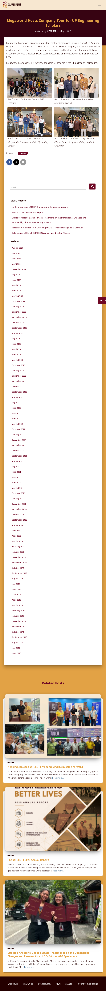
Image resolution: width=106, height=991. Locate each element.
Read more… (58, 778)
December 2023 (19, 312)
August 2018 (17, 642)
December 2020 (19, 504)
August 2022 (17, 397)
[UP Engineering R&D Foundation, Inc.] (13, 4)
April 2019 (16, 600)
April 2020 (16, 536)
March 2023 (17, 360)
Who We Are (13, 984)
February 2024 (18, 301)
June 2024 (16, 280)
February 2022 (18, 429)
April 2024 (16, 290)
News (58, 984)
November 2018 (19, 626)
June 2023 (16, 344)
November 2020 (19, 509)
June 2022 (16, 408)
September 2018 (19, 637)
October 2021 (18, 450)
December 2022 (19, 376)
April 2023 (16, 354)
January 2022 (18, 434)
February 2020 (18, 546)
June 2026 (16, 258)
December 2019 (19, 557)
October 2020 (18, 514)
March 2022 (17, 424)
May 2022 (16, 413)
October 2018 (18, 632)
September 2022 (19, 392)
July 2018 (16, 648)
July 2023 (16, 338)
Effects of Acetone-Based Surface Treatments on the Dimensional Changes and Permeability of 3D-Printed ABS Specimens (48, 954)
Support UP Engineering (87, 984)
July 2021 (16, 466)
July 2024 (16, 274)
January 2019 (18, 616)
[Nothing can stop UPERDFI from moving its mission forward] (53, 725)
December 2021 (19, 440)
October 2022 (18, 386)
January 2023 (18, 370)
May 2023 (16, 349)
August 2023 (17, 333)
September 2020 (19, 520)
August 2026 (17, 248)
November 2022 (19, 381)
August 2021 (17, 461)
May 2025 (16, 264)
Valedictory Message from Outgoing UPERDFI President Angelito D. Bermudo (48, 227)
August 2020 (17, 525)
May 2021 (16, 477)
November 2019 (19, 562)
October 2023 (18, 322)
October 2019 (18, 568)
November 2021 (19, 445)
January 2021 (18, 498)
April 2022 (16, 418)
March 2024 (17, 295)
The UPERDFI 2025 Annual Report (27, 212)
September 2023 (19, 328)
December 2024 (19, 269)
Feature (23, 153)
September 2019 (19, 573)
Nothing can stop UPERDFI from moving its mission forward (40, 207)
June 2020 (16, 530)
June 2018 (16, 653)
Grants (68, 984)
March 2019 (17, 605)
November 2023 (19, 317)
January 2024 (18, 306)
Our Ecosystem (44, 984)
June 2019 (16, 589)
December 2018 (19, 621)
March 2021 (17, 488)
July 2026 (16, 253)
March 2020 (17, 541)
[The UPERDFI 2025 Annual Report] (53, 818)
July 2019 (16, 584)
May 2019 (16, 594)
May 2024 (16, 285)
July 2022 (16, 402)
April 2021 (16, 482)
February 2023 (18, 365)
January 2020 (18, 552)
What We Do (28, 984)
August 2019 (17, 578)
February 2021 (18, 493)
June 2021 (16, 472)
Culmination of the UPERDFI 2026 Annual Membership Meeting (41, 233)
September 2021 (19, 456)
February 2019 (18, 610)
